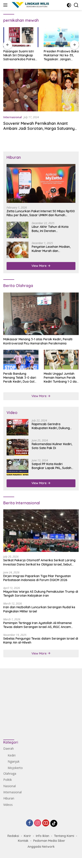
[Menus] (6, 5)
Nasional (9, 786)
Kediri (12, 755)
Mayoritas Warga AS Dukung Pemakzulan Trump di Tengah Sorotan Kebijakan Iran (40, 594)
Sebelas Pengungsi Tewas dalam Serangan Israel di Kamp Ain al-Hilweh (40, 640)
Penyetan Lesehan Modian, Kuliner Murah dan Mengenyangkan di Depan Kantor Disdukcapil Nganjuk (52, 249)
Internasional (12, 117)
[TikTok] (53, 823)
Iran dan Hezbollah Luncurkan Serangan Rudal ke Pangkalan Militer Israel (39, 609)
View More (39, 266)
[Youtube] (45, 823)
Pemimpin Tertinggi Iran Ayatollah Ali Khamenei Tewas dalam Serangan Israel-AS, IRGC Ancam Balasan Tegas (37, 625)
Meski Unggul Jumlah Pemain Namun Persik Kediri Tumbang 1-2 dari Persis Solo (61, 378)
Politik (7, 780)
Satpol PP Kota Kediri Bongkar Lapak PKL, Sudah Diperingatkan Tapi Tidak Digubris (51, 466)
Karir (27, 836)
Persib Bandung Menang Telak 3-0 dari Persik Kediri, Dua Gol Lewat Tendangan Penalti (19, 378)
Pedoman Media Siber (49, 841)
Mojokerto (15, 768)
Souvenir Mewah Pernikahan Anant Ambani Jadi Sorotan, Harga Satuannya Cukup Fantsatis (40, 128)
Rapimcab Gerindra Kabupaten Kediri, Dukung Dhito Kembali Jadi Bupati (51, 426)
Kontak (23, 841)
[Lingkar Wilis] (30, 5)
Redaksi (13, 836)
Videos (8, 805)
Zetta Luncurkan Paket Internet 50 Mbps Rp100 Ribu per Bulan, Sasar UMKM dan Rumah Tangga (41, 213)
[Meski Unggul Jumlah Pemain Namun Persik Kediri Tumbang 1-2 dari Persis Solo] (61, 359)
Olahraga (9, 773)
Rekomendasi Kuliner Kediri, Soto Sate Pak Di (52, 446)
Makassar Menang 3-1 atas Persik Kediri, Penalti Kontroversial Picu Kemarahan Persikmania (37, 341)
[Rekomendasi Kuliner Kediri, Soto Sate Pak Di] (17, 447)
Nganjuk (13, 761)
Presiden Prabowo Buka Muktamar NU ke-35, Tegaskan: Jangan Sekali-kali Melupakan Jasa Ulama (61, 55)
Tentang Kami (64, 836)
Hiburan (8, 798)
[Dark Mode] (69, 5)
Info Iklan (42, 836)
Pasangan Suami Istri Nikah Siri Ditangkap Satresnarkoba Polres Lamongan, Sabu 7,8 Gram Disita (19, 55)
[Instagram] (37, 823)
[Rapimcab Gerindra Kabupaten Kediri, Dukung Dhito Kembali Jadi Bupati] (17, 427)
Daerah (8, 748)
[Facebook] (29, 823)
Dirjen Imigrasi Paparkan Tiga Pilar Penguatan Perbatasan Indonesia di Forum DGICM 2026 (37, 578)
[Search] (76, 5)
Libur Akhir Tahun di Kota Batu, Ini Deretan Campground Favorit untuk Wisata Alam (51, 229)
